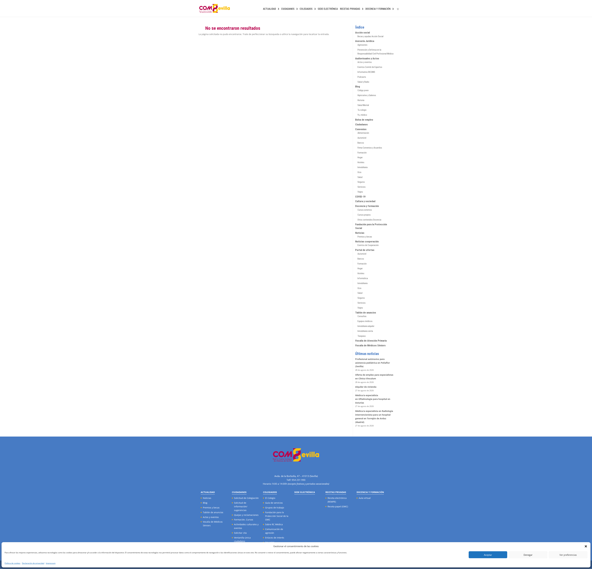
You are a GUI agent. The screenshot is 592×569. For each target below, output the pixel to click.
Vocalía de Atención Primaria (371, 340)
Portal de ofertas (364, 250)
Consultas (362, 316)
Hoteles (361, 162)
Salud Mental (363, 105)
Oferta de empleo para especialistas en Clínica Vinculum (374, 376)
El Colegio (270, 498)
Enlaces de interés (274, 537)
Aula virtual (365, 498)
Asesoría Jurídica (364, 41)
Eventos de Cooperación (368, 245)
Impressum (51, 563)
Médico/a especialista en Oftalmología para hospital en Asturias (372, 399)
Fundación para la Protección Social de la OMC (276, 516)
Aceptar (488, 554)
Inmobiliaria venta (365, 331)
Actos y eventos (365, 62)
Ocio (359, 172)
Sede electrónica (328, 9)
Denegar (528, 554)
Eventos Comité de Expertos (370, 67)
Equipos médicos (365, 321)
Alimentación (363, 133)
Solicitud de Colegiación (246, 498)
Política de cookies (12, 563)
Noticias (359, 232)
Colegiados (306, 9)
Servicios (362, 187)
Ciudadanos (287, 9)
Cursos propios (364, 215)
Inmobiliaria (363, 167)
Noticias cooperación (367, 241)
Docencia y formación (367, 206)
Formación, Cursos (243, 519)
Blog (357, 86)
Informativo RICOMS (366, 72)
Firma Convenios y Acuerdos (370, 147)
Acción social (362, 32)
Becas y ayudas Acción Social (370, 36)
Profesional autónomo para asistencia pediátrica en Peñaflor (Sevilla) (372, 363)
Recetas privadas (350, 9)
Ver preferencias (568, 554)
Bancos (361, 143)
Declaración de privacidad (33, 563)
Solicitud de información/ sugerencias (240, 506)
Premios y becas (365, 236)
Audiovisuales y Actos (367, 58)
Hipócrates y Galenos (367, 95)
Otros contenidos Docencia (369, 220)
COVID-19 (360, 196)
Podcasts (362, 77)
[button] (585, 546)
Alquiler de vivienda (365, 386)
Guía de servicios (274, 502)
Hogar (360, 157)
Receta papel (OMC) (338, 506)
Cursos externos (365, 210)
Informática (363, 278)
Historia (361, 100)
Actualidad (269, 9)
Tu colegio (362, 110)
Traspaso (362, 336)
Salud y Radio (363, 82)
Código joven (363, 90)
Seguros (361, 182)
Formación (362, 152)
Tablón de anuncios (365, 312)
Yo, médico (362, 115)
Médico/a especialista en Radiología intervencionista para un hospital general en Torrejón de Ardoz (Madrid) (374, 416)
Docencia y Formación (378, 9)
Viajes (360, 192)
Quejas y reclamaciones (246, 514)
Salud (360, 177)
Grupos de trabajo (274, 507)
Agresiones (362, 45)
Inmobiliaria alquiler (366, 326)
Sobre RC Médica (274, 524)
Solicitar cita (240, 532)
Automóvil (362, 138)
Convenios (360, 129)
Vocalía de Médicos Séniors (370, 345)
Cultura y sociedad (365, 201)
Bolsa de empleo (364, 119)
